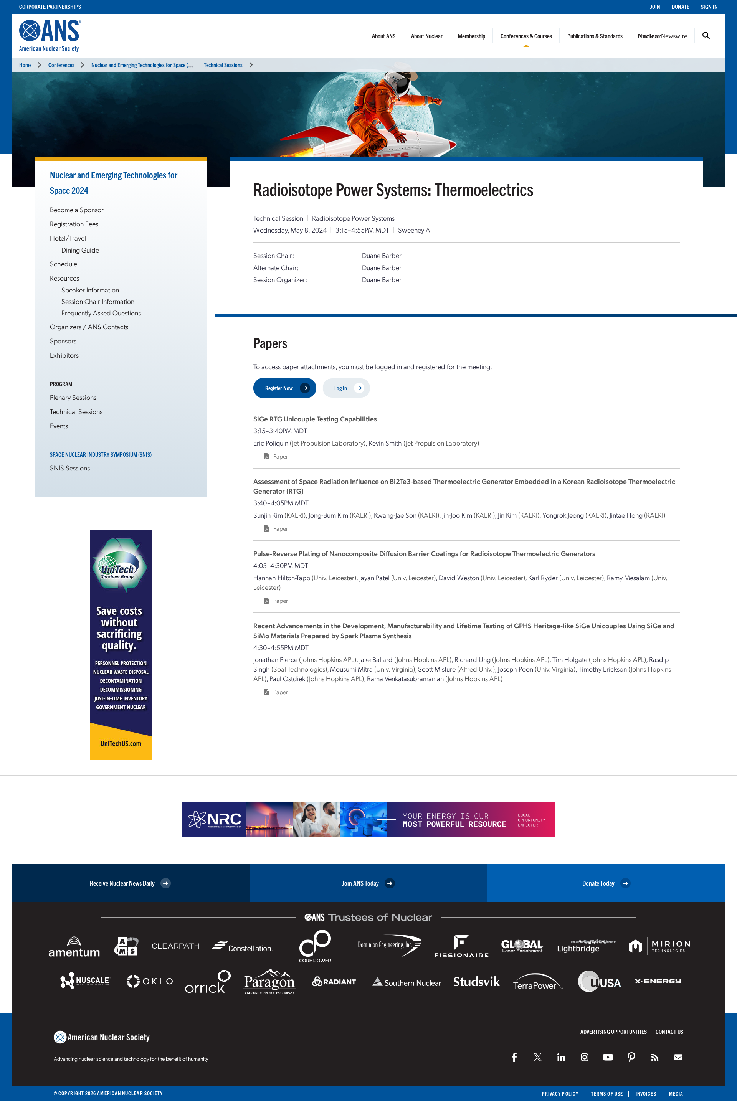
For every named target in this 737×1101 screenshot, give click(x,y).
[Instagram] (585, 1057)
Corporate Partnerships (50, 6)
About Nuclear (427, 36)
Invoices (646, 1093)
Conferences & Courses (526, 36)
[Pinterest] (631, 1057)
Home (25, 64)
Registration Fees (74, 223)
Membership (471, 36)
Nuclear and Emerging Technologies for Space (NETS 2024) (152, 64)
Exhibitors (64, 354)
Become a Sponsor (77, 209)
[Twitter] (538, 1057)
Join (655, 6)
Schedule (63, 263)
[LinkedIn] (561, 1057)
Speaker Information (90, 289)
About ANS (384, 36)
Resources (64, 277)
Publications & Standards (595, 36)
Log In (340, 387)
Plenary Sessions (73, 397)
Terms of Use (607, 1093)
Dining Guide (80, 249)
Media (676, 1093)
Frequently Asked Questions (101, 312)
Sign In (709, 6)
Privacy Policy (560, 1093)
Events (59, 425)
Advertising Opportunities (613, 1031)
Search (706, 36)
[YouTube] (608, 1057)
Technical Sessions (223, 64)
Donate (680, 6)
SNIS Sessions (70, 467)
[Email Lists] (678, 1057)
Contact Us (669, 1031)
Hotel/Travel (68, 237)
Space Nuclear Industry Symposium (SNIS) (101, 454)
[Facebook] (514, 1057)
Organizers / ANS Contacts (89, 326)
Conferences (61, 64)
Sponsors (63, 340)
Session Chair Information (97, 301)
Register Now (279, 387)
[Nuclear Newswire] (655, 1057)
